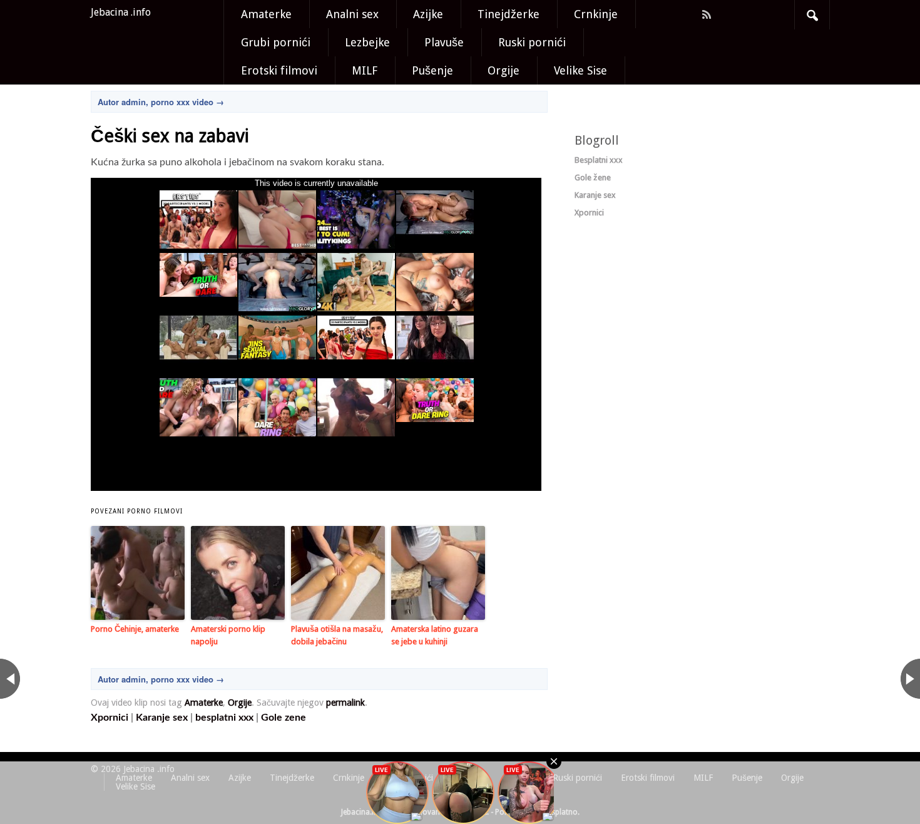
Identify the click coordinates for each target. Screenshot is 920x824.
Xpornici (109, 718)
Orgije (503, 70)
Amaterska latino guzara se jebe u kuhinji (434, 635)
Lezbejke (367, 42)
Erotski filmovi (279, 70)
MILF (364, 70)
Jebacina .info (121, 12)
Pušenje (432, 70)
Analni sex (352, 14)
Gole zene (283, 718)
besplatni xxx (224, 718)
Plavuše (444, 42)
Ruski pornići (532, 42)
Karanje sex (162, 718)
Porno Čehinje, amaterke (135, 629)
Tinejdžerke (508, 14)
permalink (345, 703)
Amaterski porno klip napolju (228, 635)
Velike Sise (580, 70)
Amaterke (266, 14)
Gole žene (593, 177)
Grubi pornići (275, 42)
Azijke (428, 14)
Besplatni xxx (599, 160)
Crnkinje (596, 14)
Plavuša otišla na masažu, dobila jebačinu (337, 635)
